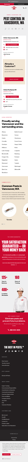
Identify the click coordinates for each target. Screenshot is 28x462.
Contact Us (4, 421)
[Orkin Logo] (14, 8)
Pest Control (5, 361)
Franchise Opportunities (8, 394)
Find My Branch (5, 419)
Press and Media (6, 396)
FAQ (3, 402)
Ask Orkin (4, 400)
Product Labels (5, 423)
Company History (6, 398)
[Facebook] (12, 29)
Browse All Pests (6, 375)
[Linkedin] (22, 29)
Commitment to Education (8, 390)
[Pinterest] (19, 29)
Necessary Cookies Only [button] (16, 454)
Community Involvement (8, 392)
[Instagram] (9, 29)
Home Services (5, 365)
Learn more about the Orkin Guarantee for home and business (14, 263)
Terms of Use (14, 437)
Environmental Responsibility (9, 388)
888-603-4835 (15, 330)
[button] (6, 459)
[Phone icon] (23, 7)
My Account (5, 415)
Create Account (14, 79)
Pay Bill (3, 417)
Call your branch (12, 44)
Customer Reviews (6, 404)
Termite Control (6, 363)
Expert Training (5, 385)
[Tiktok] (5, 29)
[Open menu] (25, 7)
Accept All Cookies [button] (6, 454)
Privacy (14, 439)
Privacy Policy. (5, 450)
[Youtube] (16, 29)
